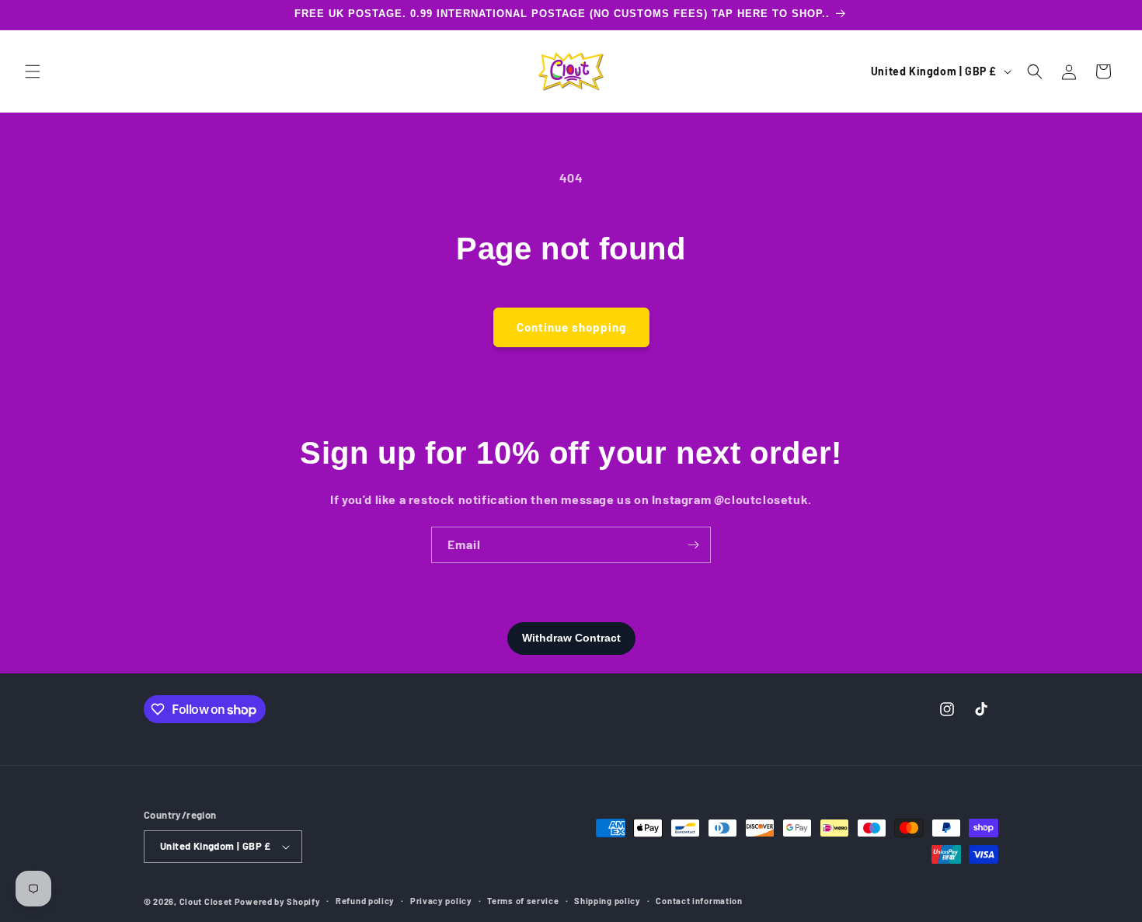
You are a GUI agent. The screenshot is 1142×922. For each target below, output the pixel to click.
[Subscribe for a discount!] (693, 545)
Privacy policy (441, 901)
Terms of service (523, 901)
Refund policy (365, 901)
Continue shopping (571, 327)
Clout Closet (207, 901)
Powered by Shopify (278, 901)
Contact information (699, 901)
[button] (33, 71)
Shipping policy (607, 901)
